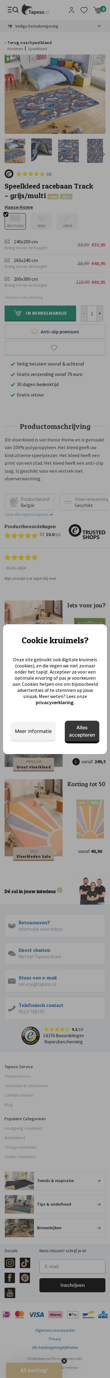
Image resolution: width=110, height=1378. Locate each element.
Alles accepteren (82, 731)
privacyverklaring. (55, 702)
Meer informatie (33, 731)
